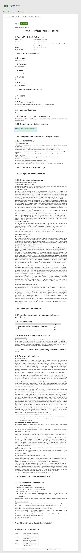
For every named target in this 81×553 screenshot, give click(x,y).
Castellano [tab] (24, 23)
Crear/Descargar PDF (22, 16)
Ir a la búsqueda (10, 16)
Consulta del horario (35, 16)
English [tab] (17, 23)
